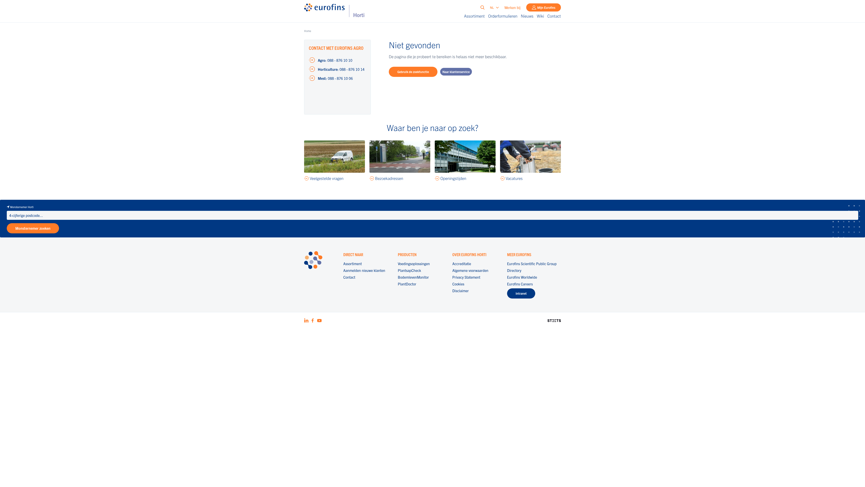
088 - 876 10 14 (341, 69)
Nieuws (527, 15)
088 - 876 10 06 (335, 78)
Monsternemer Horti (22, 207)
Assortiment (474, 15)
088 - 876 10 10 (335, 60)
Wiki (540, 15)
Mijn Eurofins (546, 7)
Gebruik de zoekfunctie (413, 72)
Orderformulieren (502, 15)
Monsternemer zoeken (32, 228)
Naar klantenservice (456, 72)
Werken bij (512, 7)
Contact (554, 15)
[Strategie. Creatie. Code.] (554, 320)
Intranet (521, 293)
